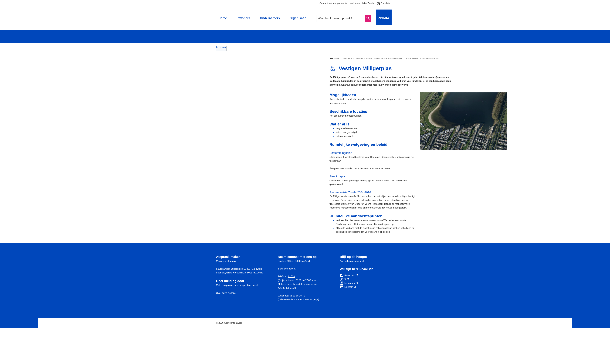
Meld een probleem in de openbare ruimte (237, 285)
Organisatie (297, 18)
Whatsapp (283, 295)
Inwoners (243, 18)
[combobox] (340, 18)
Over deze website (226, 293)
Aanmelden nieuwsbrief (352, 261)
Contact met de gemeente (333, 3)
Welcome (355, 3)
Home (222, 18)
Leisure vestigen (412, 58)
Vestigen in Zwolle (364, 58)
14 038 (291, 276)
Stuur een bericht (286, 268)
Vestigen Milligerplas (430, 58)
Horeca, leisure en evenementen (388, 58)
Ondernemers (270, 18)
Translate (384, 3)
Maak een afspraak (226, 261)
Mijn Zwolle (368, 3)
